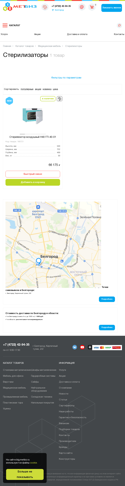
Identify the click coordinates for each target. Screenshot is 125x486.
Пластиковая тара (13, 403)
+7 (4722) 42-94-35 (16, 345)
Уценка (7, 409)
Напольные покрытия (42, 403)
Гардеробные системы (43, 376)
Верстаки (8, 382)
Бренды (63, 447)
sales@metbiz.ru (82, 7)
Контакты (119, 34)
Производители (67, 441)
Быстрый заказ (33, 174)
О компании (65, 388)
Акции (37, 34)
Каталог (14, 25)
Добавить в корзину (33, 182)
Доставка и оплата (77, 34)
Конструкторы (67, 459)
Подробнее (106, 299)
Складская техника (41, 397)
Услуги (4, 34)
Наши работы (66, 412)
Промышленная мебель (15, 397)
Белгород (59, 10)
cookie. (33, 463)
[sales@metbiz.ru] (82, 7)
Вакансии (64, 423)
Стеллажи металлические (17, 370)
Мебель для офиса (13, 376)
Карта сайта (65, 453)
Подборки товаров (69, 429)
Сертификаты (66, 406)
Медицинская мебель (14, 388)
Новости (63, 394)
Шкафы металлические (43, 370)
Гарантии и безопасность (72, 418)
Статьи (63, 400)
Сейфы (35, 382)
